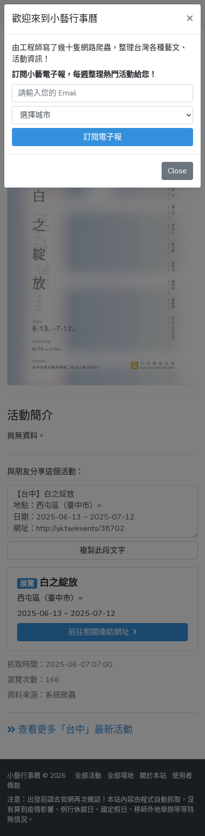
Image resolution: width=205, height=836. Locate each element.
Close (177, 171)
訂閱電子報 (102, 137)
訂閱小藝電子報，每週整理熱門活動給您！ (84, 74)
